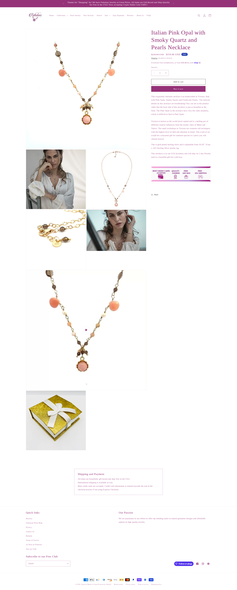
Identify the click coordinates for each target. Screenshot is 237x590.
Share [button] (156, 194)
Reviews (29, 519)
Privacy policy (130, 584)
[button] (62, 15)
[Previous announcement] (63, 3)
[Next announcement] (173, 3)
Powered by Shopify (104, 584)
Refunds (29, 536)
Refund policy (118, 584)
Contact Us (30, 532)
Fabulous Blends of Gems (89, 584)
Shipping (154, 58)
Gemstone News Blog (34, 523)
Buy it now (178, 89)
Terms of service (143, 584)
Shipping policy (156, 584)
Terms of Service (32, 540)
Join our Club (31, 549)
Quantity (154, 67)
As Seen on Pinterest (34, 545)
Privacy (29, 527)
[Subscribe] (67, 563)
